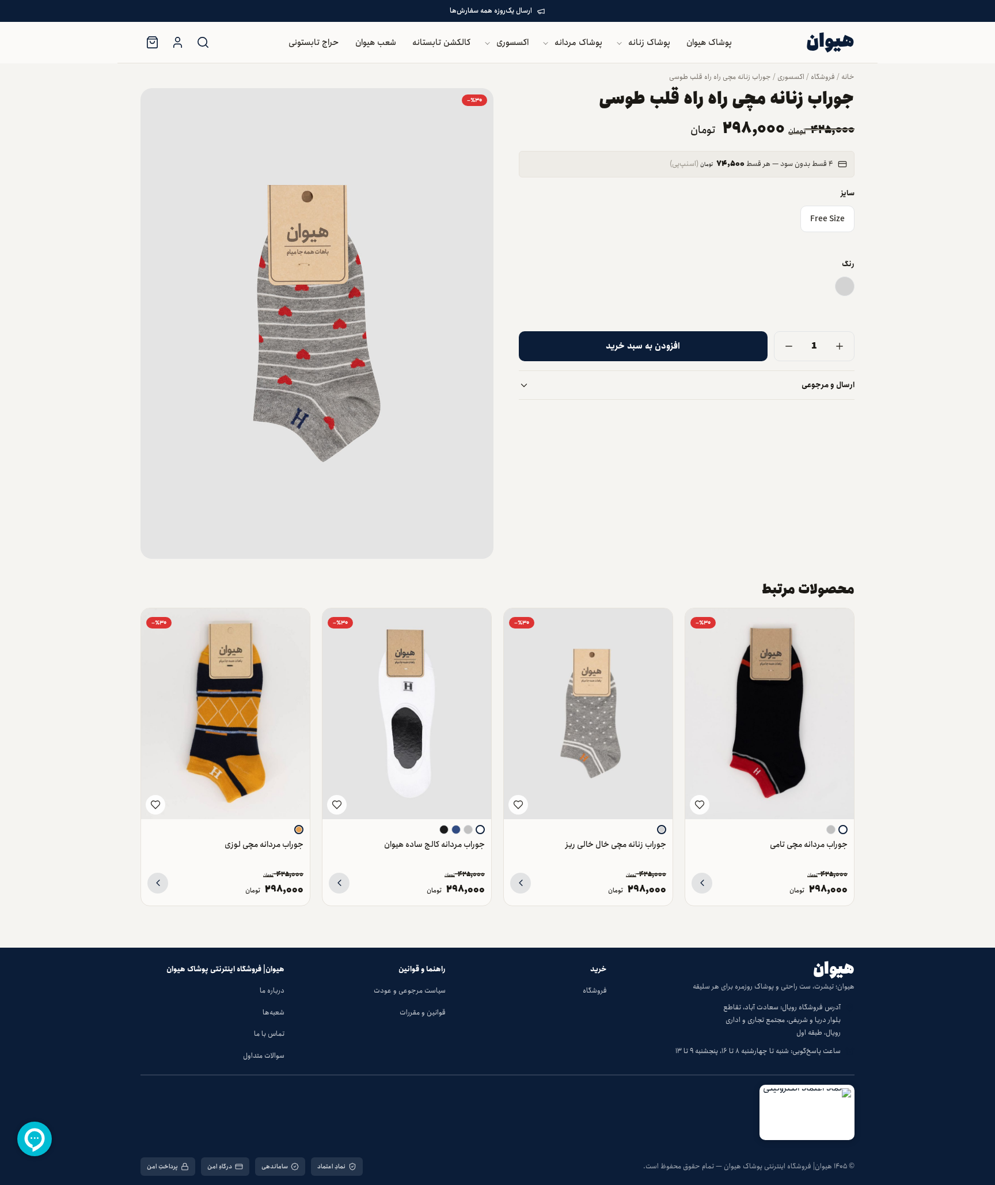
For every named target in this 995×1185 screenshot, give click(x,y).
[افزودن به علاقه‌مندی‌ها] (699, 805)
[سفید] (843, 829)
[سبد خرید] (152, 42)
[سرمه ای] (456, 829)
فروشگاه (823, 76)
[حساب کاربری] (177, 42)
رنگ (848, 264)
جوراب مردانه (479, 168)
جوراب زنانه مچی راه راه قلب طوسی (720, 76)
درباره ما (272, 990)
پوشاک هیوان (709, 43)
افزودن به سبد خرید (643, 346)
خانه (848, 76)
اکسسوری (512, 43)
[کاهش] (789, 346)
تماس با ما (269, 1033)
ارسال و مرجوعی (828, 385)
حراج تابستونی (313, 43)
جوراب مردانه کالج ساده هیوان (434, 844)
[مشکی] (444, 829)
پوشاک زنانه (649, 43)
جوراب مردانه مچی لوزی (264, 844)
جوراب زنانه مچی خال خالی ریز (615, 844)
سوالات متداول (263, 1055)
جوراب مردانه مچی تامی (809, 844)
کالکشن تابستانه (441, 43)
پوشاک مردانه (578, 43)
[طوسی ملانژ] (831, 829)
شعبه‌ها (273, 1012)
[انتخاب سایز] (702, 883)
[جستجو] (202, 42)
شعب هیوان (375, 43)
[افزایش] (839, 346)
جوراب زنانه (482, 145)
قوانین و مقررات (423, 1012)
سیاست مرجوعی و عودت (410, 990)
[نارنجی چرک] (298, 829)
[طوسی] (845, 286)
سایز (848, 193)
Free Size (827, 219)
